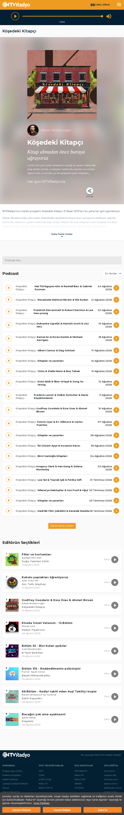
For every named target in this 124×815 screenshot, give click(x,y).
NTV (41, 771)
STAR (41, 775)
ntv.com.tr (109, 771)
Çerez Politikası (41, 803)
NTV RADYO (81, 771)
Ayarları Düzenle (21, 809)
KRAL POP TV (46, 787)
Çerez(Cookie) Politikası (15, 783)
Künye (5, 787)
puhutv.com (110, 792)
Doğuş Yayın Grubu (12, 771)
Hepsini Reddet (62, 809)
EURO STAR (45, 779)
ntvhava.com (111, 779)
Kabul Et (102, 809)
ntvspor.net (110, 775)
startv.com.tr (110, 783)
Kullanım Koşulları (11, 775)
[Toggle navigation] (119, 4)
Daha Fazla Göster (62, 525)
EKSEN (78, 783)
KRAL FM (79, 775)
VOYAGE (79, 787)
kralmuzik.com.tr (113, 787)
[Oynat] (15, 16)
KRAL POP (80, 779)
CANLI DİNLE (102, 4)
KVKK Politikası (10, 779)
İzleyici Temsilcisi (11, 792)
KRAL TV (43, 783)
